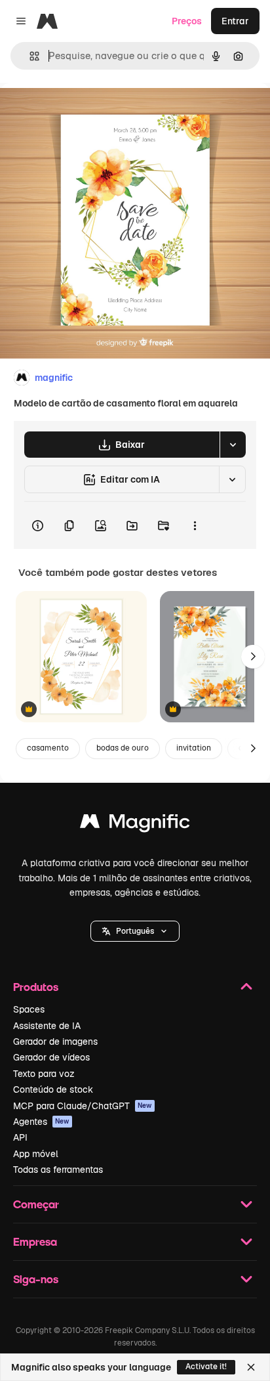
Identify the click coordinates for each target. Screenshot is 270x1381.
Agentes (41, 1122)
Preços (187, 21)
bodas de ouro (122, 748)
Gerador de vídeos (51, 1057)
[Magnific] (135, 824)
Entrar (235, 21)
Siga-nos (35, 1279)
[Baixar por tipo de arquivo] (233, 444)
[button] (135, 931)
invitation (193, 748)
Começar (36, 1204)
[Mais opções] (195, 525)
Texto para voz (44, 1074)
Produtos (35, 987)
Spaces (29, 1009)
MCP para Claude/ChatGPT (82, 1106)
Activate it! (206, 1366)
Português (135, 931)
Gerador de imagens (55, 1041)
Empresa (35, 1241)
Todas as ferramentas (58, 1169)
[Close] (251, 1367)
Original (84, 112)
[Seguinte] (253, 656)
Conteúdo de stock (53, 1089)
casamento (48, 748)
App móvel (35, 1154)
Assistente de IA (47, 1026)
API (20, 1137)
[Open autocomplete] (29, 56)
